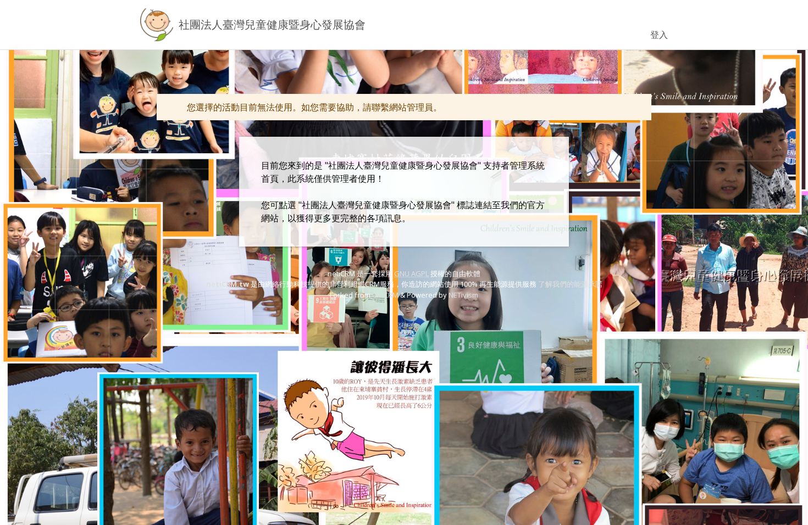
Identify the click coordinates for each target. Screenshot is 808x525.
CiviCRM (385, 295)
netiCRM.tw (227, 284)
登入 (659, 35)
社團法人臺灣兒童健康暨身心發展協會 (272, 24)
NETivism (463, 295)
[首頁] (156, 24)
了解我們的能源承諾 (570, 284)
